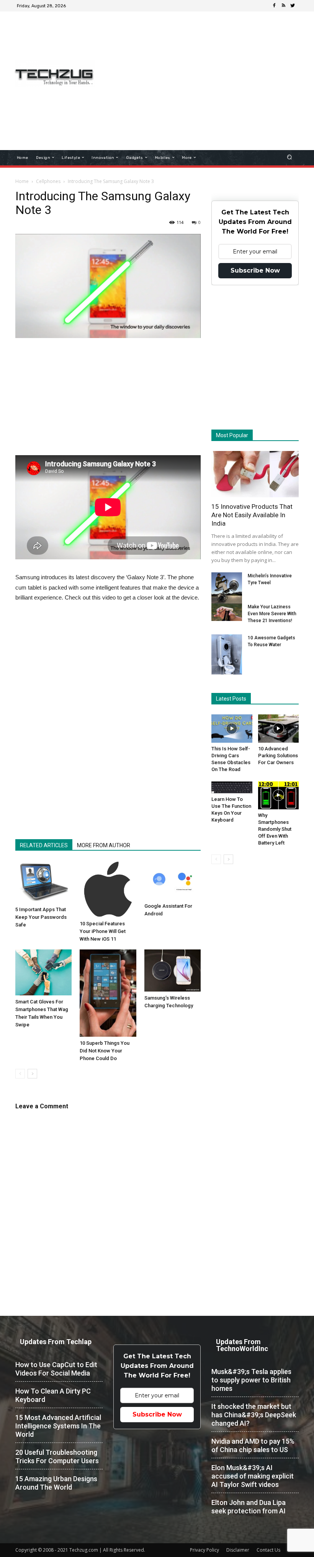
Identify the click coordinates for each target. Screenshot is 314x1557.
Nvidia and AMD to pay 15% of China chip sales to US (252, 1445)
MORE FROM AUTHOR (103, 845)
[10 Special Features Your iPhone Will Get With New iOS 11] (108, 889)
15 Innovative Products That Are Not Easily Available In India (252, 515)
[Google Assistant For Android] (172, 880)
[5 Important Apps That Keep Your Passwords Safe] (43, 882)
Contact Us (268, 1550)
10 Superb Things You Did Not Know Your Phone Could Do (104, 1050)
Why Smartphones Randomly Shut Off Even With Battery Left (274, 829)
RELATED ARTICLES (44, 845)
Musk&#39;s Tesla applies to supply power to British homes (251, 1379)
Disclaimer (237, 1550)
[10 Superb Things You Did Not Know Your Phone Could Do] (108, 993)
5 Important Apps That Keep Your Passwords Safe (41, 917)
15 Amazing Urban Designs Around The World (56, 1483)
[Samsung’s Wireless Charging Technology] (172, 970)
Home (22, 181)
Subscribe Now (255, 270)
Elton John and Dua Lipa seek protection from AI (248, 1506)
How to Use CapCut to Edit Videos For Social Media (56, 1369)
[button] (289, 157)
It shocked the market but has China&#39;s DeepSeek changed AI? (253, 1414)
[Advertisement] (208, 70)
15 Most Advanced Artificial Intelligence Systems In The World (58, 1425)
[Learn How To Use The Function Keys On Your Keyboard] (231, 787)
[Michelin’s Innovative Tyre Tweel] (226, 588)
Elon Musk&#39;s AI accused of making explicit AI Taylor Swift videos (252, 1476)
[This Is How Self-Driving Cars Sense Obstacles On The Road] (231, 728)
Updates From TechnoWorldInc (242, 1345)
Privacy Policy (204, 1550)
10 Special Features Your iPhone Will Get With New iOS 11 (103, 931)
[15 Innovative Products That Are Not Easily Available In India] (255, 474)
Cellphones (48, 181)
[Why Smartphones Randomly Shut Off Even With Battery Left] (278, 795)
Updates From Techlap (56, 1342)
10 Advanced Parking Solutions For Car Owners (278, 755)
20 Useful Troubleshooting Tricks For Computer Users (57, 1456)
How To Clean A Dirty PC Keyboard (53, 1395)
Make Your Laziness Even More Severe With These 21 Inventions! (272, 613)
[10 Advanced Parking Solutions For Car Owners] (278, 728)
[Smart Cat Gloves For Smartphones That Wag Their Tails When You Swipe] (43, 972)
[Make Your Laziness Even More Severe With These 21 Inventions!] (226, 612)
